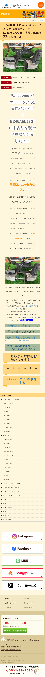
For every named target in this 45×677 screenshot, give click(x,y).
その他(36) (7, 519)
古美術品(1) (7, 515)
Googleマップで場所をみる (11, 650)
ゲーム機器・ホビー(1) (11, 487)
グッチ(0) (7, 415)
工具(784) (6, 499)
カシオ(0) (7, 471)
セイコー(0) (7, 467)
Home (34, 20)
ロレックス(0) (8, 439)
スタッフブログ (10, 603)
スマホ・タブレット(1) (11, 491)
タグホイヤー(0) (9, 451)
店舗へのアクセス (30, 607)
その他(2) (6, 431)
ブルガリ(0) (7, 459)
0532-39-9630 (15, 623)
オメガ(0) (7, 443)
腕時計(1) (6, 435)
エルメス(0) (7, 411)
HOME (7, 598)
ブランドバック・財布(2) (11, 399)
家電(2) (5, 503)
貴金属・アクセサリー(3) (12, 483)
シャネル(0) (7, 407)
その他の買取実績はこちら (22, 325)
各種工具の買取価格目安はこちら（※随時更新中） (22, 347)
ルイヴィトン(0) (9, 403)
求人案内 (8, 607)
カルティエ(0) (8, 427)
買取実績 (40, 20)
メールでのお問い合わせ (16, 630)
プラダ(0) (7, 423)
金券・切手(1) (8, 507)
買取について (28, 603)
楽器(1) (5, 511)
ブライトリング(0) (10, 455)
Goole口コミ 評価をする (22, 381)
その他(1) (6, 479)
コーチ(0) (7, 419)
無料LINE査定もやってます (22, 337)
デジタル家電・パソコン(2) (12, 495)
